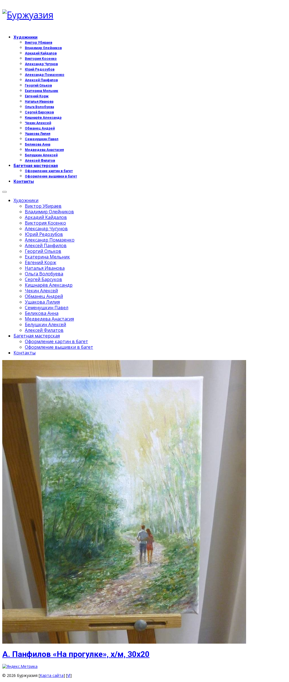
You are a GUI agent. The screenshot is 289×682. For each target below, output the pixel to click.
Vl (68, 675)
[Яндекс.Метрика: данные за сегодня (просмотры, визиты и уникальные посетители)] (20, 666)
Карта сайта (52, 675)
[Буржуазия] (144, 15)
